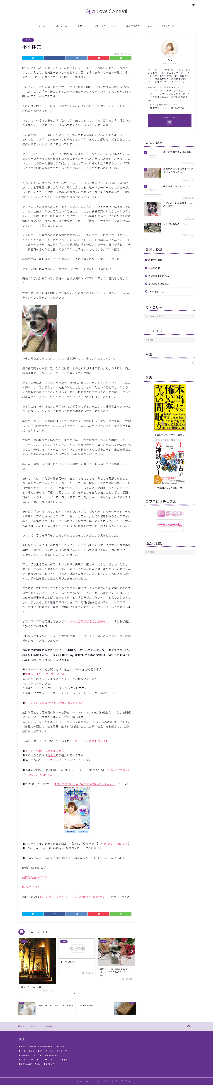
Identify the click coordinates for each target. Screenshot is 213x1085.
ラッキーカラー (52, 1060)
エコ (32, 1051)
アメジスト (63, 1047)
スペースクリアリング (28, 1055)
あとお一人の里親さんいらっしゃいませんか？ (37, 1047)
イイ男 (23, 1051)
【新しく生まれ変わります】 (91, 741)
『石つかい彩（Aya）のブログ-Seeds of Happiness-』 (73, 897)
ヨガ (40, 1060)
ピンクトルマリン (27, 1060)
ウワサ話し (28, 40)
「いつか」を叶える (158, 275)
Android (121, 843)
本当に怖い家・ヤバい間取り (169, 434)
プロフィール (60, 25)
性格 (65, 1060)
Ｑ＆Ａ (51, 755)
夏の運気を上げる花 (158, 283)
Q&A (150, 25)
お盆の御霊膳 (155, 260)
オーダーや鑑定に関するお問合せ (46, 750)
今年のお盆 (154, 267)
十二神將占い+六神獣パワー (169, 488)
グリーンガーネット (47, 1051)
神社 (38, 1064)
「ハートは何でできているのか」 (88, 621)
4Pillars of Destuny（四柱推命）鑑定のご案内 (54, 702)
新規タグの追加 (26, 1064)
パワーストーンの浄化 (50, 1055)
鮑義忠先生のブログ (34, 877)
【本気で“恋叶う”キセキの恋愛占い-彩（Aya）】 (84, 784)
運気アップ (50, 1064)
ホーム (42, 25)
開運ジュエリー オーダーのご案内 (46, 674)
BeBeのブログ (31, 887)
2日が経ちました (157, 291)
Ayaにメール (168, 25)
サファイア (63, 1051)
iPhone (107, 843)
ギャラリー (81, 25)
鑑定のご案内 (133, 25)
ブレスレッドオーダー (106, 25)
